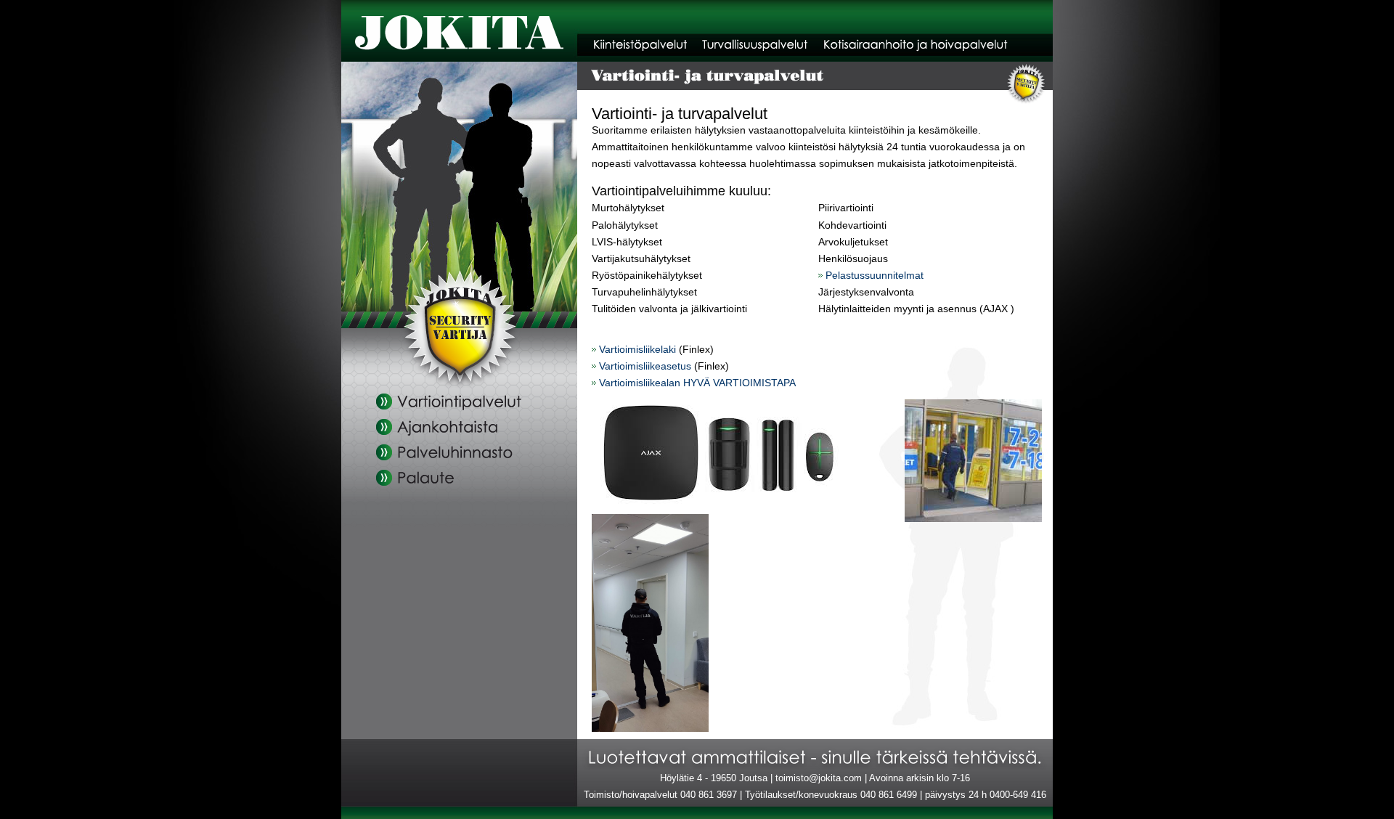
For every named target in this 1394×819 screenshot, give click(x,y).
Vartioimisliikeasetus (645, 366)
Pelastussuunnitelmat (875, 275)
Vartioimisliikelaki (637, 349)
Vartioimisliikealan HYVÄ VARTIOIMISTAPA (697, 382)
